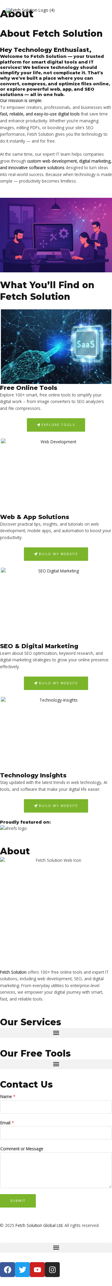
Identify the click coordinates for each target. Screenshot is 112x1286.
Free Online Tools (28, 387)
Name (8, 1096)
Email (7, 1123)
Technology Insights (33, 775)
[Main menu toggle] (100, 10)
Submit (18, 1200)
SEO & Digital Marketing (39, 646)
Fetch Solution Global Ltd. (39, 1225)
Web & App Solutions (34, 517)
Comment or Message (21, 1148)
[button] (56, 1033)
